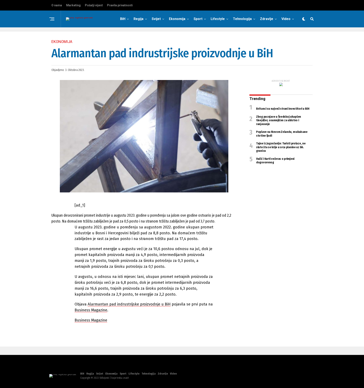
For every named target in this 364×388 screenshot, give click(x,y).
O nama (56, 5)
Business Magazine (91, 310)
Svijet (156, 19)
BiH (122, 19)
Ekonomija (177, 19)
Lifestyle (218, 19)
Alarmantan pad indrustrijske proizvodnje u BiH (129, 304)
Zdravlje (266, 19)
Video (285, 19)
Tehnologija (242, 19)
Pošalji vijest (94, 5)
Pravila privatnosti (120, 5)
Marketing (73, 5)
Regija (138, 19)
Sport (198, 19)
